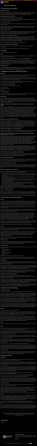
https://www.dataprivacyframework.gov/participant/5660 (27, 381)
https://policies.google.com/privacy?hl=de (18, 402)
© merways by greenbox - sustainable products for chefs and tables (13, 443)
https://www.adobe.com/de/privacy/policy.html (21, 376)
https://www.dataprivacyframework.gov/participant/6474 (27, 348)
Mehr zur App (17, 438)
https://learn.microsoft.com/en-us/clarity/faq (15, 329)
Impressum (27, 443)
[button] (35, 2)
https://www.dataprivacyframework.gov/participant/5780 (27, 306)
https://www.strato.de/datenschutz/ (25, 58)
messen (1, 314)
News (22, 443)
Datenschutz (30, 443)
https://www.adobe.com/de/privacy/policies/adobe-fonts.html (24, 374)
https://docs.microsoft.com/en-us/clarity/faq (22, 343)
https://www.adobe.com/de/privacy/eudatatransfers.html (8, 373)
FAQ (24, 443)
